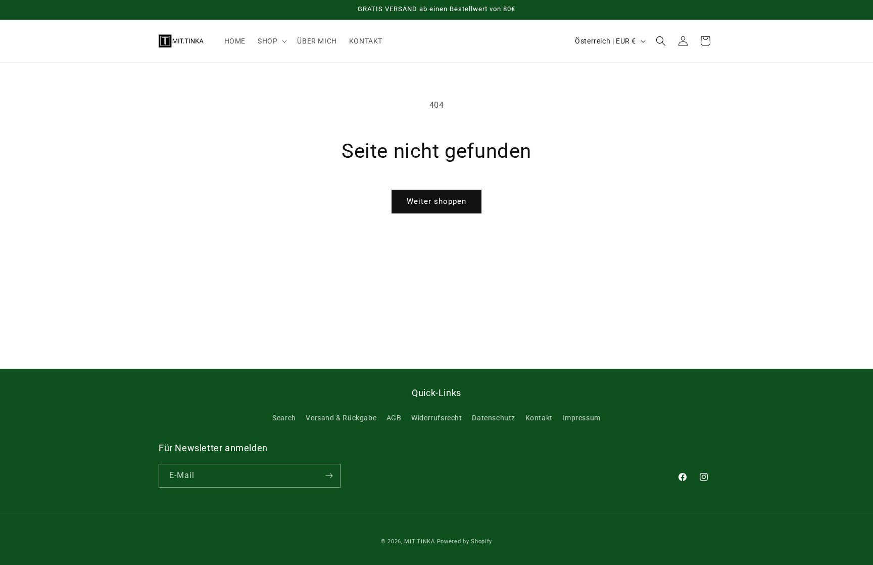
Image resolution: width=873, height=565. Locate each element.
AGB (394, 418)
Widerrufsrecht (436, 418)
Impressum (581, 418)
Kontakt (539, 418)
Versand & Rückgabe (341, 418)
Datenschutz (493, 418)
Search (284, 418)
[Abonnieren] (329, 476)
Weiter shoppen (436, 201)
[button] (271, 41)
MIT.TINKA (419, 541)
